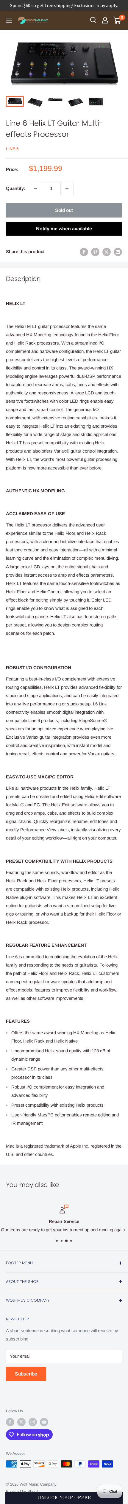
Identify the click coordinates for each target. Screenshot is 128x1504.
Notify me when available (64, 228)
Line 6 (12, 148)
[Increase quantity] (67, 188)
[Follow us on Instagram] (33, 1422)
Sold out (64, 210)
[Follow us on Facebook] (10, 1422)
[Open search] (93, 20)
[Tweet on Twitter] (106, 252)
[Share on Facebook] (84, 252)
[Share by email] (118, 252)
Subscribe (26, 1373)
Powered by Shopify (23, 1491)
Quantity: (15, 188)
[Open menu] (9, 20)
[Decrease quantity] (35, 188)
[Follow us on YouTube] (44, 1422)
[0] (117, 20)
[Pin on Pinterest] (95, 252)
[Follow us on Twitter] (21, 1422)
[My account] (105, 20)
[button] (64, 1498)
